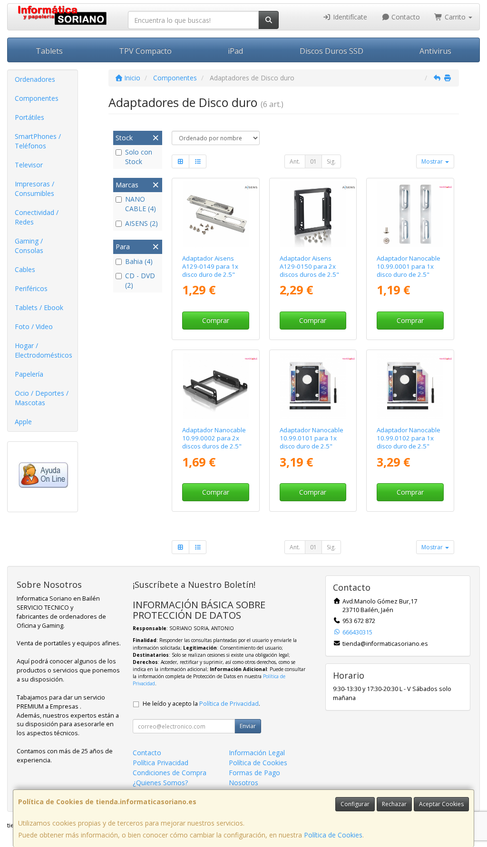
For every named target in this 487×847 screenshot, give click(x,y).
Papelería (29, 374)
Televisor (29, 164)
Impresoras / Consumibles (34, 188)
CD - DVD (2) (140, 280)
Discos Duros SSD (331, 51)
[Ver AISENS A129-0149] (215, 214)
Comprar (215, 320)
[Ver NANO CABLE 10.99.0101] (313, 386)
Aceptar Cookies (441, 804)
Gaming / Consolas (29, 245)
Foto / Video (34, 326)
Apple (23, 421)
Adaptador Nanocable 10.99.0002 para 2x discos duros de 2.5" (214, 438)
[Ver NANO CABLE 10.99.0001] (410, 214)
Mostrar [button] (432, 161)
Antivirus (435, 51)
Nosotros (243, 782)
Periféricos (31, 288)
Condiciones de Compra (169, 772)
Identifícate (349, 16)
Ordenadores (35, 79)
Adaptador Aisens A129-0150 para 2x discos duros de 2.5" (309, 266)
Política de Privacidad (229, 704)
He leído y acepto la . (201, 704)
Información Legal (257, 752)
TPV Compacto (145, 51)
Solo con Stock (138, 156)
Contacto (405, 16)
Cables (25, 269)
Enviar (248, 726)
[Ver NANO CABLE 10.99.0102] (410, 386)
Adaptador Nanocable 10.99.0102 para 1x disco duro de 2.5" (408, 438)
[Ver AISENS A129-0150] (313, 214)
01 (313, 161)
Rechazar (394, 804)
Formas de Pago (254, 772)
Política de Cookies (333, 834)
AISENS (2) (141, 223)
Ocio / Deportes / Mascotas (41, 398)
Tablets (49, 51)
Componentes (36, 98)
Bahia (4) (139, 261)
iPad (235, 51)
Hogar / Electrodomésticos (43, 350)
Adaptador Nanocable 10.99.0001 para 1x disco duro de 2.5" (408, 266)
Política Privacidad (160, 762)
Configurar (355, 804)
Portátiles (29, 117)
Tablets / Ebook (39, 307)
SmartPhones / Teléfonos (38, 141)
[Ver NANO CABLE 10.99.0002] (215, 386)
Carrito (455, 16)
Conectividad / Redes (36, 217)
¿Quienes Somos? (160, 782)
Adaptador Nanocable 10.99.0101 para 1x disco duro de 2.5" (311, 438)
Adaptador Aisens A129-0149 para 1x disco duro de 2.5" (210, 266)
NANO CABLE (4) (140, 204)
